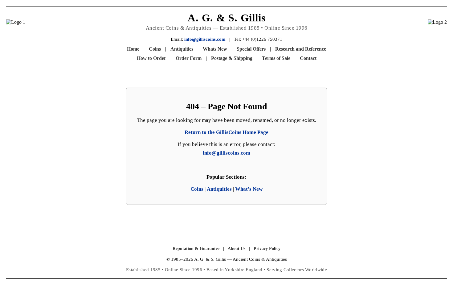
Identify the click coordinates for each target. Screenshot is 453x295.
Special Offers (251, 49)
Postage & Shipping (231, 58)
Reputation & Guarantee (196, 248)
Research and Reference (300, 49)
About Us (236, 248)
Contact (308, 58)
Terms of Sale (276, 58)
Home (133, 49)
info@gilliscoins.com (205, 39)
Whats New (215, 49)
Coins (155, 49)
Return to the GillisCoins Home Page (226, 132)
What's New (249, 189)
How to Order (151, 58)
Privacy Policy (267, 248)
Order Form (189, 58)
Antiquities (181, 49)
